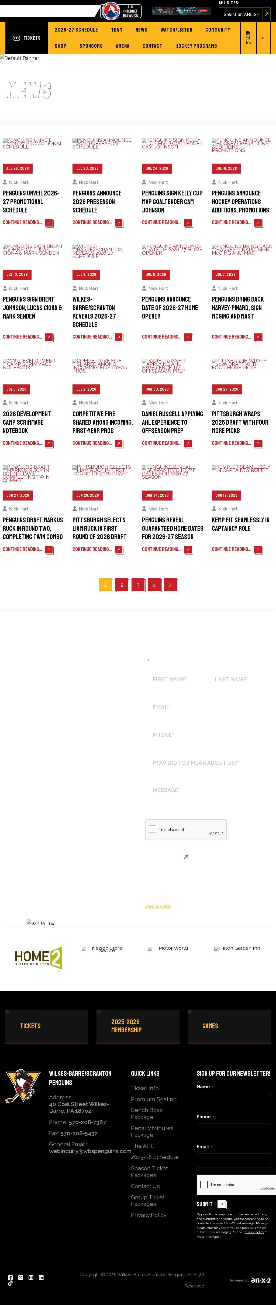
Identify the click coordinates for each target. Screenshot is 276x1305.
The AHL (142, 1145)
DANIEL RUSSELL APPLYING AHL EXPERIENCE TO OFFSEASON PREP (172, 422)
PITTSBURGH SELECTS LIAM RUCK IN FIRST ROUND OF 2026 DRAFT (100, 529)
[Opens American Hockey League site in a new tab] (121, 11)
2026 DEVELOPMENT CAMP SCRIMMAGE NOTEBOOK (27, 422)
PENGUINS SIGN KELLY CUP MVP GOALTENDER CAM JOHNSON (172, 202)
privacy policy (158, 906)
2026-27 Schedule (76, 29)
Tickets (32, 38)
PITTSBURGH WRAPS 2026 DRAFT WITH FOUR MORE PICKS (240, 422)
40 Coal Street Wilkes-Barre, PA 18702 (79, 1107)
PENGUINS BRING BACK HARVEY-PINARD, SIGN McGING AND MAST (238, 308)
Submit (159, 857)
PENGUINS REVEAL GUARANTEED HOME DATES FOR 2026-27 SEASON (172, 529)
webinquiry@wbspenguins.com (90, 1151)
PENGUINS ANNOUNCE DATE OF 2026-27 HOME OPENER (170, 308)
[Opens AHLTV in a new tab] (181, 11)
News (142, 29)
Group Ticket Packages (148, 1200)
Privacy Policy (149, 1215)
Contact (153, 46)
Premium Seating (154, 1099)
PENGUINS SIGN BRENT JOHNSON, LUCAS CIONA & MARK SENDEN (32, 308)
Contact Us (145, 1186)
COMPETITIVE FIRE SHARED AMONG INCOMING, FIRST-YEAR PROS (103, 422)
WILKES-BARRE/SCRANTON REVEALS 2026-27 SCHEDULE (94, 312)
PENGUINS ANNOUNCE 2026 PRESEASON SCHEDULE (97, 202)
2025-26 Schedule (155, 1157)
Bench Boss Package (147, 1113)
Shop (61, 46)
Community (217, 29)
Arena (123, 46)
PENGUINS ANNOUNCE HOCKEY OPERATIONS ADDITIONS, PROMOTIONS (240, 202)
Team (117, 29)
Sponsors (91, 46)
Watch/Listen (176, 29)
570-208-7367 (87, 1122)
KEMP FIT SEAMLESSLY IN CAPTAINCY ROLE (241, 524)
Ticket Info (145, 1088)
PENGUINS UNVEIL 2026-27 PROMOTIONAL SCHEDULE (31, 202)
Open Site (267, 14)
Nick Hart (19, 182)
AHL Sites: (229, 3)
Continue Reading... (23, 222)
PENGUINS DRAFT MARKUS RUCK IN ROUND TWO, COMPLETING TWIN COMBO (33, 529)
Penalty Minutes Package (152, 1131)
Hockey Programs (196, 46)
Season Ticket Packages (149, 1171)
